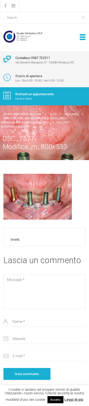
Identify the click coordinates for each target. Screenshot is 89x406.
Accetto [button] (55, 399)
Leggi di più (73, 400)
